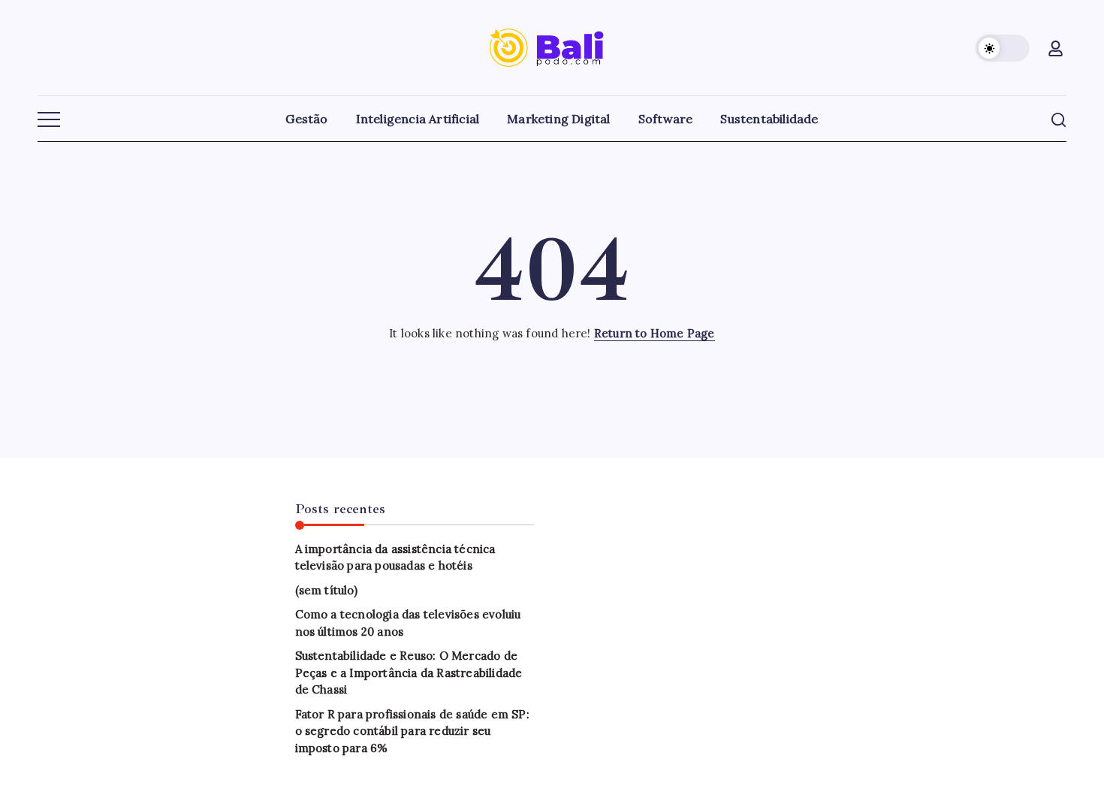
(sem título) (326, 590)
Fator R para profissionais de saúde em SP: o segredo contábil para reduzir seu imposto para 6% (412, 731)
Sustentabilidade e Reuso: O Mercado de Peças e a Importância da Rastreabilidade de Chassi (409, 672)
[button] (1003, 48)
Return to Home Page (654, 333)
